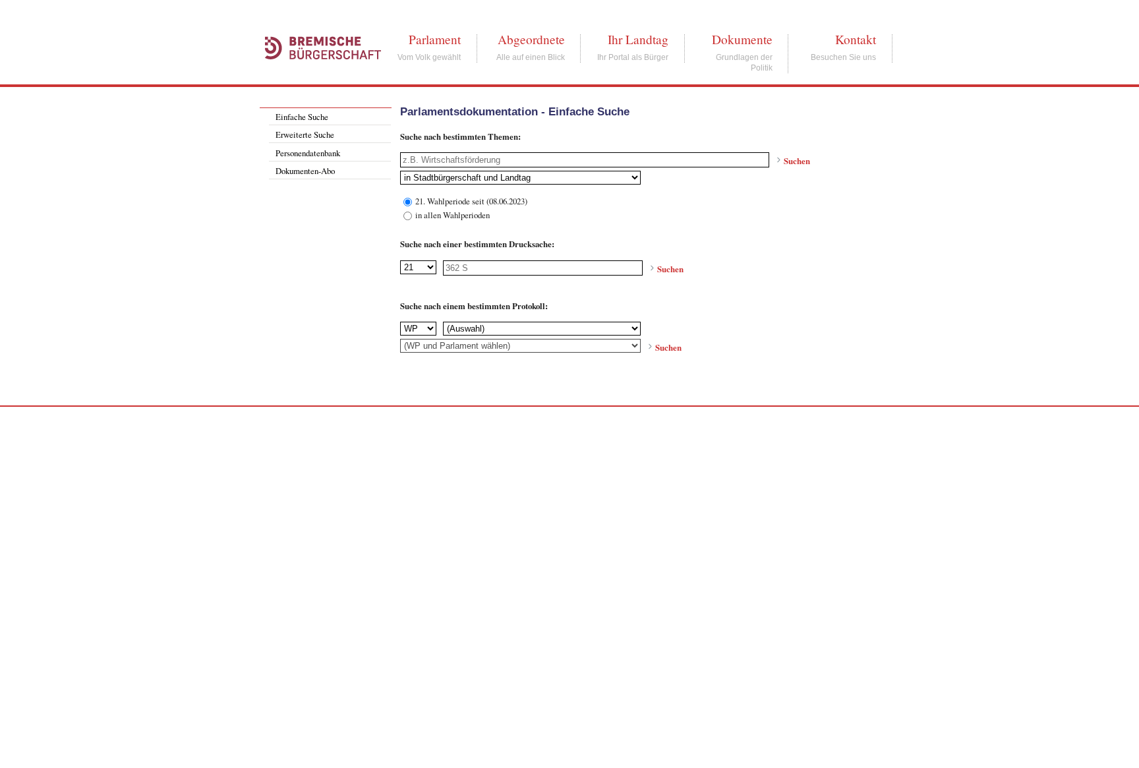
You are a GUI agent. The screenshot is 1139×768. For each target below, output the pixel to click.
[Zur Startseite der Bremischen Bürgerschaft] (316, 74)
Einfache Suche (302, 117)
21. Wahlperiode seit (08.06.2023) (471, 200)
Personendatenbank (308, 153)
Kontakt (855, 39)
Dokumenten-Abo (305, 171)
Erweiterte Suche (305, 134)
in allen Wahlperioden (452, 214)
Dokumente (742, 39)
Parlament (435, 39)
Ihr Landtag (638, 39)
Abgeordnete (531, 39)
